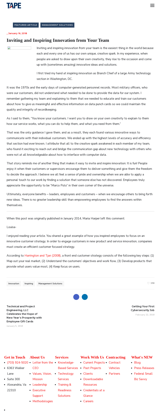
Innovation (13, 283)
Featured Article (25, 25)
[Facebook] (76, 297)
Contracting (115, 357)
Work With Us (92, 357)
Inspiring (29, 283)
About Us (37, 357)
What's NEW (142, 357)
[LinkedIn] (85, 297)
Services (61, 357)
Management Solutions (57, 25)
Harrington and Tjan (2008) (43, 256)
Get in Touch (14, 357)
